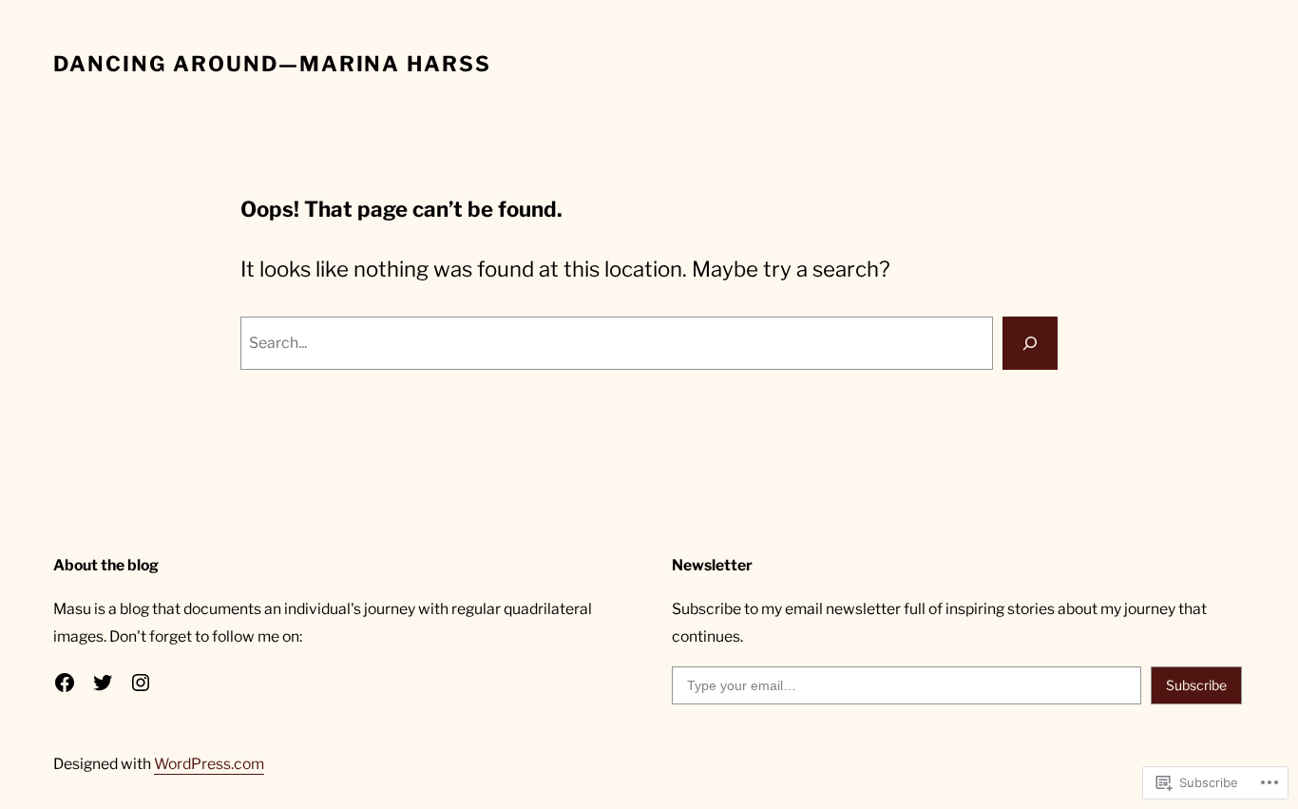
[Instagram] (140, 682)
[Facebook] (64, 682)
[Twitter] (102, 682)
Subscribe (1196, 685)
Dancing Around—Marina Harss (272, 63)
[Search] (1030, 343)
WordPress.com (209, 764)
